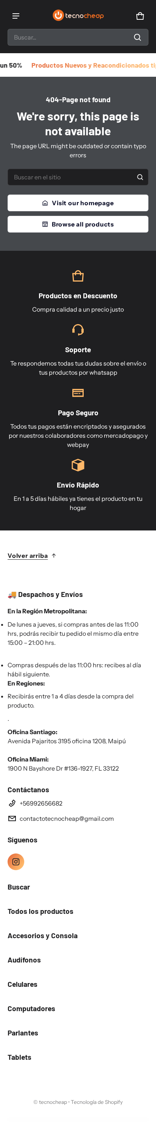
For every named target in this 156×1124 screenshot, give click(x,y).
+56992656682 (41, 803)
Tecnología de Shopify (97, 1102)
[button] (78, 37)
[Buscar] (140, 177)
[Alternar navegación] (16, 16)
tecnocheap (53, 1102)
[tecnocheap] (78, 16)
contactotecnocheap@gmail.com (67, 818)
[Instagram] (16, 861)
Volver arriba (28, 555)
